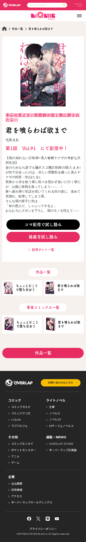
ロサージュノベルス (61, 426)
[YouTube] (57, 519)
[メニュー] (78, 5)
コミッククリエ (21, 413)
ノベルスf (55, 419)
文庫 (52, 407)
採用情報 (16, 490)
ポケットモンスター (23, 450)
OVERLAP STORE (61, 443)
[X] (38, 519)
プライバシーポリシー (43, 529)
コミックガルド (21, 407)
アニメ (15, 456)
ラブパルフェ (19, 426)
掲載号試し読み (43, 237)
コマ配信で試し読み (43, 224)
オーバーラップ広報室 (63, 450)
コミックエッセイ (22, 443)
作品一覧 (17, 28)
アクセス (16, 496)
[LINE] (48, 519)
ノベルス (54, 413)
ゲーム (15, 462)
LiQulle (16, 419)
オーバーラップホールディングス (31, 502)
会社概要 (16, 483)
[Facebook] (29, 519)
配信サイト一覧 (43, 249)
